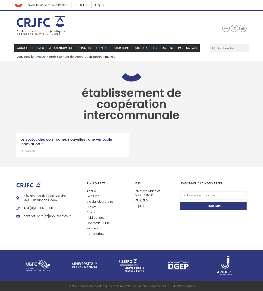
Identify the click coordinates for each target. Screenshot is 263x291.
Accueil (22, 48)
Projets (85, 48)
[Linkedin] (234, 28)
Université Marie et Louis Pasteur (47, 5)
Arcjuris (100, 5)
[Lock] (243, 28)
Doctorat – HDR (145, 48)
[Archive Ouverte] (226, 28)
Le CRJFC (38, 48)
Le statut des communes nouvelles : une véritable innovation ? (66, 141)
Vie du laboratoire (61, 48)
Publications (120, 48)
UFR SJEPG (81, 5)
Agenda (101, 48)
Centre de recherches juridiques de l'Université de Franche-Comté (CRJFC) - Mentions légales (132, 286)
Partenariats (187, 48)
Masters (168, 48)
